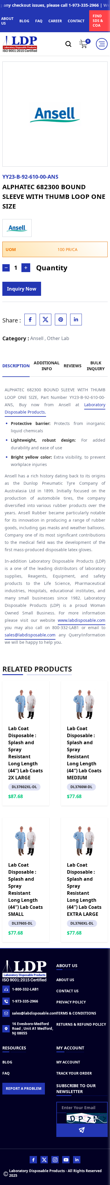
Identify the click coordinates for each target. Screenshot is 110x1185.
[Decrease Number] (6, 268)
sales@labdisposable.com (30, 635)
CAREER (55, 20)
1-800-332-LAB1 (25, 989)
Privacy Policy (71, 1002)
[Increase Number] (25, 267)
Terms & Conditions (76, 1013)
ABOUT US (7, 21)
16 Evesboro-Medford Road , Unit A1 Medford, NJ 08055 (32, 1029)
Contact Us (67, 990)
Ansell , (38, 338)
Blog (7, 1062)
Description (16, 365)
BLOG (24, 20)
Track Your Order (74, 1073)
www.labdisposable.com (81, 620)
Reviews (73, 365)
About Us (65, 979)
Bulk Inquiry (96, 365)
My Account (68, 1062)
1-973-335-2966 (25, 1001)
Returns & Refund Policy (81, 1024)
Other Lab (58, 338)
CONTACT (76, 20)
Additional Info (47, 365)
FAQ (39, 20)
